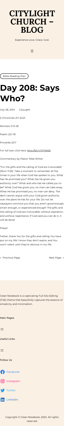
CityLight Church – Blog (32, 21)
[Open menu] (32, 51)
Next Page (56, 257)
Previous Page (10, 257)
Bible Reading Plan (14, 76)
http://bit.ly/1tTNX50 (39, 150)
